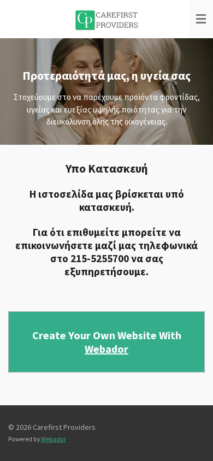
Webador (106, 349)
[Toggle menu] (201, 19)
